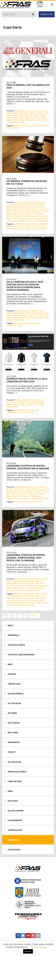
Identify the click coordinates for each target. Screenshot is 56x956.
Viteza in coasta (29, 498)
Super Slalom (18, 220)
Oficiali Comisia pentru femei (34, 216)
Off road (44, 491)
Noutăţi (17, 216)
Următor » (34, 616)
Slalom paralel (12, 117)
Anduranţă (20, 111)
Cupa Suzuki (12, 113)
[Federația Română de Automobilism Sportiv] (16, 5)
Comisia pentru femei (23, 207)
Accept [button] (28, 951)
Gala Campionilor (27, 323)
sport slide (24, 117)
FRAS (16, 323)
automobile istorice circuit (35, 593)
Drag (21, 113)
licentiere (24, 501)
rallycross (40, 226)
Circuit (9, 489)
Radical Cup (39, 596)
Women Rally (19, 122)
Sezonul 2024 (35, 501)
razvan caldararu (13, 228)
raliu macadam (28, 598)
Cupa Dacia (41, 111)
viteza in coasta (35, 603)
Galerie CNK (11, 211)
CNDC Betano (32, 311)
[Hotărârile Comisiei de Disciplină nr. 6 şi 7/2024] (28, 172)
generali (34, 125)
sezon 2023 (26, 600)
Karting (41, 113)
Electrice (33, 113)
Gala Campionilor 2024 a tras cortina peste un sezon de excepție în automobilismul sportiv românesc (24, 285)
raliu (8, 598)
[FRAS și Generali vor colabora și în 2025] (28, 76)
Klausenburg (15, 820)
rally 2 (38, 598)
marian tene (30, 226)
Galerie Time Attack (34, 214)
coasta (9, 596)
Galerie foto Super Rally (17, 315)
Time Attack (18, 120)
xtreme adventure (39, 228)
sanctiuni (26, 228)
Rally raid (28, 115)
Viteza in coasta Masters (21, 654)
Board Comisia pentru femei (25, 204)
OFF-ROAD (28, 596)
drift (20, 596)
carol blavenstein (29, 224)
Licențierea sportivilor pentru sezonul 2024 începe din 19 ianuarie (27, 467)
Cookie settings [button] (39, 947)
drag (15, 596)
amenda (17, 224)
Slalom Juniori (39, 115)
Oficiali (15, 115)
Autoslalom (41, 487)
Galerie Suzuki (18, 214)
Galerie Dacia (24, 211)
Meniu (52, 4)
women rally (28, 605)
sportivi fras (28, 412)
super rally (11, 603)
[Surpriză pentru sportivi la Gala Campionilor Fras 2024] (28, 370)
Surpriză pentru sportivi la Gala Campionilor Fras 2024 (27, 380)
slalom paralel (38, 600)
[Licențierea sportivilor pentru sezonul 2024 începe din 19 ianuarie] (28, 457)
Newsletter (46, 14)
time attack (22, 603)
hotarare (19, 226)
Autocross (30, 111)
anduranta (18, 593)
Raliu (21, 115)
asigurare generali (22, 125)
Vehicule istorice (32, 120)
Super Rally (35, 117)
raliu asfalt (16, 598)
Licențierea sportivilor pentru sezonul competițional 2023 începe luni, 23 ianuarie (25, 558)
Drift (26, 113)
